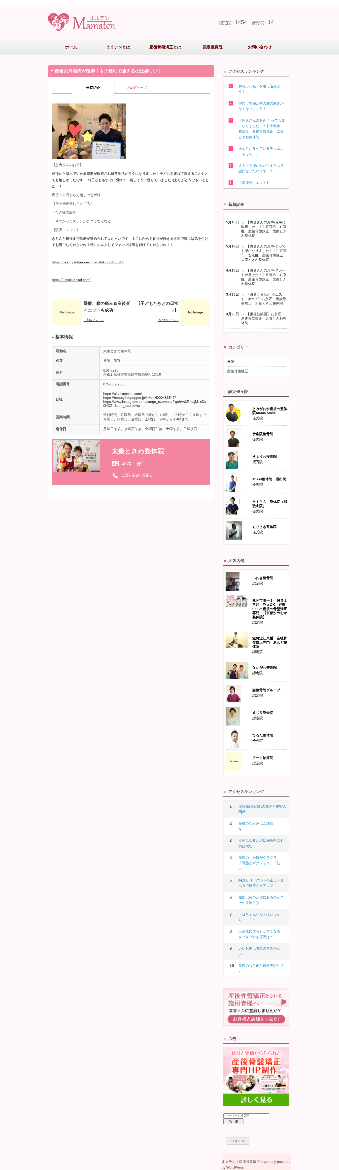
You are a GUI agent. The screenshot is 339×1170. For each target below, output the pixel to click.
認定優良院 (213, 47)
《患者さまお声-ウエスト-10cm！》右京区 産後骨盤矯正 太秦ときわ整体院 (263, 298)
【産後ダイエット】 (254, 183)
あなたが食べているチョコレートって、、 (261, 151)
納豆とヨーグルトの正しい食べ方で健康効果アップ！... (261, 883)
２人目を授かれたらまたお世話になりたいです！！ (261, 168)
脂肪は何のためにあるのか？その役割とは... (261, 900)
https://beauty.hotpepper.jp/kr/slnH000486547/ (88, 262)
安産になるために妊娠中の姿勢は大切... (261, 843)
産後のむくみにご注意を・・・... (255, 826)
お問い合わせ (260, 47)
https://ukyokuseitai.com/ (71, 280)
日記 (230, 362)
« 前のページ (94, 320)
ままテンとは (118, 47)
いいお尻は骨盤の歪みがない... (259, 951)
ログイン (238, 1141)
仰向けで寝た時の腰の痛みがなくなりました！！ (261, 106)
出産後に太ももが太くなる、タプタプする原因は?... (261, 934)
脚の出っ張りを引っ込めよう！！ (259, 89)
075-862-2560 (137, 475)
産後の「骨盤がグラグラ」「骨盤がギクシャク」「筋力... (259, 863)
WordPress (235, 1167)
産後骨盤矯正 (237, 371)
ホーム (71, 47)
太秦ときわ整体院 (138, 451)
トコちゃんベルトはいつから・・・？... (259, 917)
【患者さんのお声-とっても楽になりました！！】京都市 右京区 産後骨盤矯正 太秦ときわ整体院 (261, 128)
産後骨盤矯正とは (165, 47)
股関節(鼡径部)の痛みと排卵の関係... (262, 809)
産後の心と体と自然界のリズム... (261, 968)
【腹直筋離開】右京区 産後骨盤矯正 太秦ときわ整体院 (263, 318)
